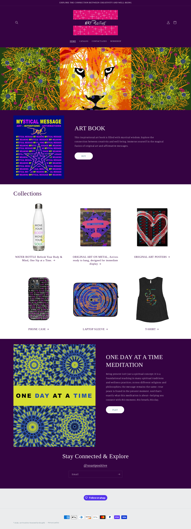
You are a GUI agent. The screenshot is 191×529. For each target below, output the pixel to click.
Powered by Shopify (37, 523)
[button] (16, 22)
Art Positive (24, 523)
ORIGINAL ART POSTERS (150, 256)
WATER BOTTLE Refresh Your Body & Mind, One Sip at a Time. (38, 258)
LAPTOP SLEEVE (94, 329)
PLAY (115, 409)
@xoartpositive (95, 465)
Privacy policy (53, 523)
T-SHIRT (150, 329)
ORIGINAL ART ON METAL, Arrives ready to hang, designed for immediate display (95, 260)
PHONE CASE (37, 329)
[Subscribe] (119, 474)
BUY (83, 156)
